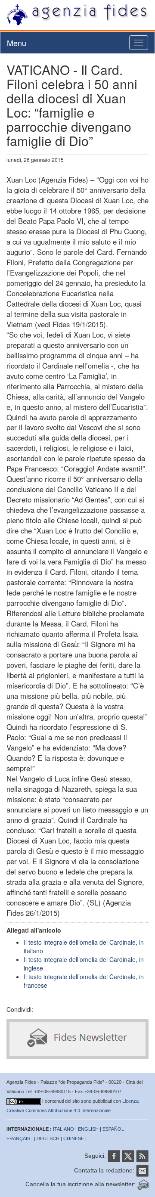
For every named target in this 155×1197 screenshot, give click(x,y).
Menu (16, 42)
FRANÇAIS (18, 1138)
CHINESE (73, 1138)
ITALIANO (63, 1129)
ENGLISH (88, 1129)
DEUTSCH (48, 1138)
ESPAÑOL (113, 1129)
